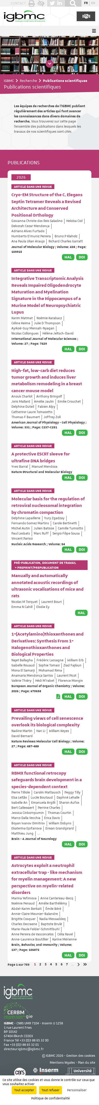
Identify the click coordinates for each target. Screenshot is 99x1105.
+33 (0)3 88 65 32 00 (34, 1040)
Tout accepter (24, 1090)
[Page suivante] (78, 964)
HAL (68, 257)
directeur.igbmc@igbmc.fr (24, 1049)
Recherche (28, 80)
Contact (18, 3)
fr (86, 3)
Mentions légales (62, 1063)
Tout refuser (50, 1090)
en (93, 3)
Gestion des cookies (80, 1056)
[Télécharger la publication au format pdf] (58, 696)
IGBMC (9, 80)
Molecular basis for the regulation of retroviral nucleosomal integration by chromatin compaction (48, 505)
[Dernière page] (85, 964)
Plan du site (86, 1063)
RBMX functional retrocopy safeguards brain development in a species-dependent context (46, 780)
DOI (82, 257)
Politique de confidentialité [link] (50, 1098)
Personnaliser (77, 1090)
